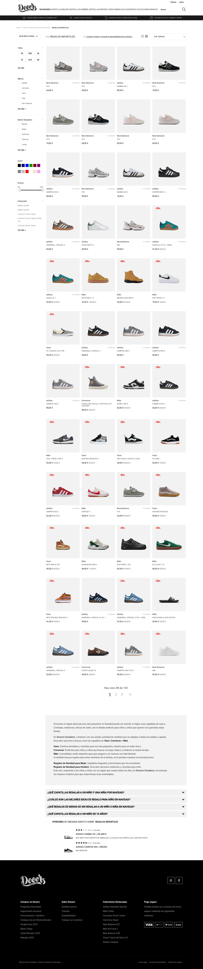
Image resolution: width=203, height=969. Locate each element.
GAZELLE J (51, 298)
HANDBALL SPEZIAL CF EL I (93, 617)
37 (22, 60)
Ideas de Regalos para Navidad (36, 28)
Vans (107, 741)
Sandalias (119, 9)
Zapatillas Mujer (60, 9)
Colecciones (143, 9)
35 (22, 53)
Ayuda (181, 2)
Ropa (111, 9)
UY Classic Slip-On (55, 351)
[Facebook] (179, 880)
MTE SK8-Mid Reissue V (57, 617)
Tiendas (173, 2)
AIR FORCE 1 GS (124, 565)
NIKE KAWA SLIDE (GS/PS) (163, 617)
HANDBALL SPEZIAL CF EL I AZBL (131, 617)
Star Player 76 (89, 670)
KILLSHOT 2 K (158, 565)
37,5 (30, 60)
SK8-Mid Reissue (160, 512)
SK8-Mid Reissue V (90, 459)
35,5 (30, 53)
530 (118, 245)
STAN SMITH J (88, 245)
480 (153, 670)
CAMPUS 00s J (52, 192)
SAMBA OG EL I (158, 404)
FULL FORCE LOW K (54, 459)
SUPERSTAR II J (159, 192)
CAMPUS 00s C (123, 351)
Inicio (18, 28)
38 (38, 60)
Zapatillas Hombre (78, 9)
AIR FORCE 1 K (88, 298)
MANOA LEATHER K (125, 298)
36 (38, 53)
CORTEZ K (86, 512)
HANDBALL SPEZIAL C (55, 245)
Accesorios (130, 9)
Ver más (21, 68)
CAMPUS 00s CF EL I (126, 670)
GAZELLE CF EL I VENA (162, 245)
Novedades (45, 9)
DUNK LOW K (122, 404)
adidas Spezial (23, 210)
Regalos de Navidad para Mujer (70, 763)
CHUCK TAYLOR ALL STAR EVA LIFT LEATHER (97, 405)
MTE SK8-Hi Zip (53, 565)
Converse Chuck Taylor (26, 214)
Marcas (154, 9)
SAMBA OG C (122, 192)
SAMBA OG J (122, 86)
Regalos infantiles (60, 28)
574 (47, 86)
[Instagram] (170, 880)
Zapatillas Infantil (98, 9)
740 (83, 192)
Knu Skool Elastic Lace (128, 459)
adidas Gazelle (23, 205)
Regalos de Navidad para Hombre (71, 767)
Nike (125, 741)
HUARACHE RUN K (89, 565)
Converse (116, 741)
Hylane (155, 459)
